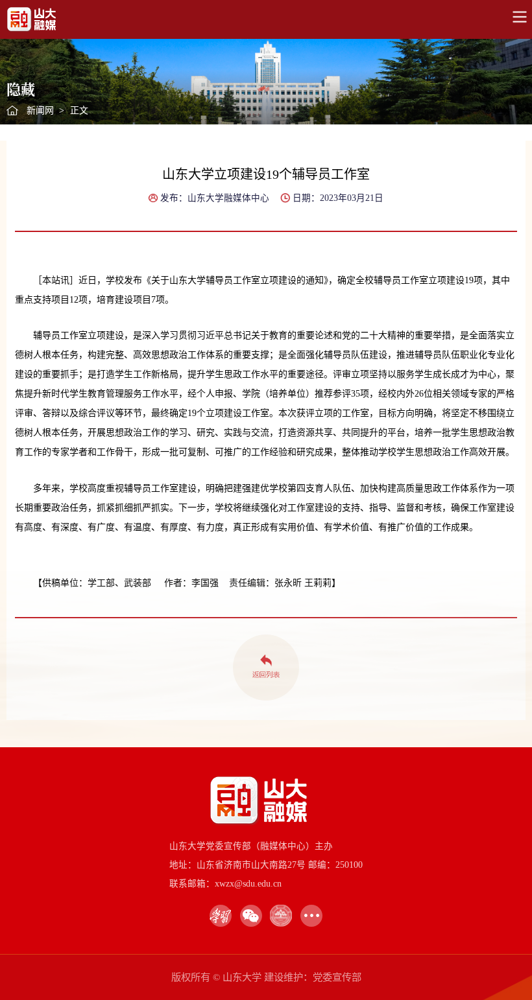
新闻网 (40, 110)
